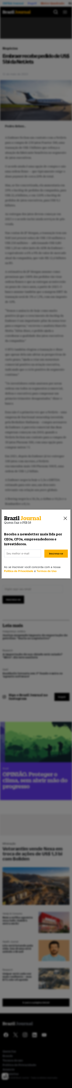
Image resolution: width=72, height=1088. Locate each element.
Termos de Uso (47, 571)
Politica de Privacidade (18, 571)
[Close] (65, 518)
